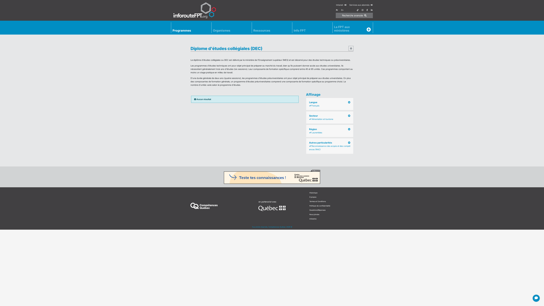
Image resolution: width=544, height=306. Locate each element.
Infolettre (312, 219)
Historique (313, 193)
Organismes (221, 30)
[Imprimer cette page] (350, 48)
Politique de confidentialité (319, 206)
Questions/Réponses (317, 210)
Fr (337, 10)
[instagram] (362, 10)
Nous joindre (314, 214)
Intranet (340, 5)
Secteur (321, 117)
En (342, 10)
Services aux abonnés (359, 5)
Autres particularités (329, 146)
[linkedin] (372, 10)
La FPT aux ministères (342, 28)
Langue (314, 104)
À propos (312, 197)
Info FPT (300, 30)
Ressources (261, 30)
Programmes (182, 30)
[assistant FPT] (536, 298)
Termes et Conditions (317, 201)
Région (315, 131)
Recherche (352, 15)
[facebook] (367, 10)
